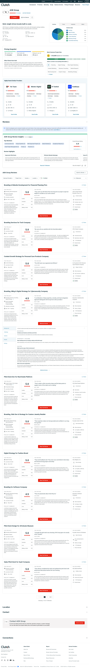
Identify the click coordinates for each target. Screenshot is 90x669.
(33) (56, 90)
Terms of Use (36, 666)
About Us (26, 649)
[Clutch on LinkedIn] (13, 660)
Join (87, 1)
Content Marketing (72, 36)
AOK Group (14, 10)
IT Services (39, 4)
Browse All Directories (51, 649)
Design (51, 4)
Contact (15, 17)
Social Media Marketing (73, 40)
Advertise (71, 658)
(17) (77, 90)
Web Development (52, 71)
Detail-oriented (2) (46, 143)
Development (33, 4)
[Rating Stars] (11, 90)
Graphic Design (62, 71)
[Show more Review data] (45, 215)
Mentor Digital (36, 87)
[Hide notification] (85, 128)
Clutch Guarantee (73, 655)
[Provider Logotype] (6, 12)
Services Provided (7, 178)
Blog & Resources (50, 658)
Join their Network (26, 13)
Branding (70, 30)
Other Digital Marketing (73, 65)
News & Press (27, 655)
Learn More (56, 129)
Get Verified (71, 652)
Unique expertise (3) (20, 143)
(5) (14, 90)
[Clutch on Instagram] (8, 660)
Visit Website (26, 17)
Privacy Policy (4, 666)
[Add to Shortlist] (32, 17)
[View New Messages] (75, 1)
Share (84, 185)
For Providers (65, 1)
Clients (82, 24)
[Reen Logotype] (8, 87)
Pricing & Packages (69, 4)
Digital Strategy (71, 32)
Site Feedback (4, 654)
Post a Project (85, 4)
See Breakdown (77, 149)
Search (43, 1)
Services (54, 24)
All (48, 65)
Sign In (81, 1)
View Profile (14, 114)
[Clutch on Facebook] (2, 660)
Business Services (59, 4)
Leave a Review (57, 1)
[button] (8, 178)
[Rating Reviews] (76, 146)
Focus (63, 24)
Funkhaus (75, 87)
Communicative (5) (9, 143)
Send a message (79, 622)
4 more (51, 74)
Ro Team (13, 87)
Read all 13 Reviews (45, 165)
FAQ (24, 661)
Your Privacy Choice (12, 666)
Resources (77, 4)
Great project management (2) (12, 146)
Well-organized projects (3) (33, 143)
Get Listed (71, 649)
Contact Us (3, 657)
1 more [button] (18, 96)
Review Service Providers (52, 652)
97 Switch (55, 87)
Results (5, 339)
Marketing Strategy (72, 38)
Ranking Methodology (29, 658)
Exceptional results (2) (58, 143)
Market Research (74, 68)
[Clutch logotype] (5, 5)
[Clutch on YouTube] (11, 660)
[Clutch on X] (5, 660)
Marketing (46, 4)
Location (34, 178)
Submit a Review (80, 172)
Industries (73, 24)
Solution (5, 335)
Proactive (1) (31, 146)
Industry (27, 178)
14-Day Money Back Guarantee (53, 655)
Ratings (5, 343)
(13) (81, 146)
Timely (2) (23, 146)
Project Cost (18, 178)
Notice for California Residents (26, 666)
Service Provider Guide (74, 661)
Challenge (6, 332)
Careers (25, 652)
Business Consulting (72, 34)
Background (6, 328)
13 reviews (18, 13)
